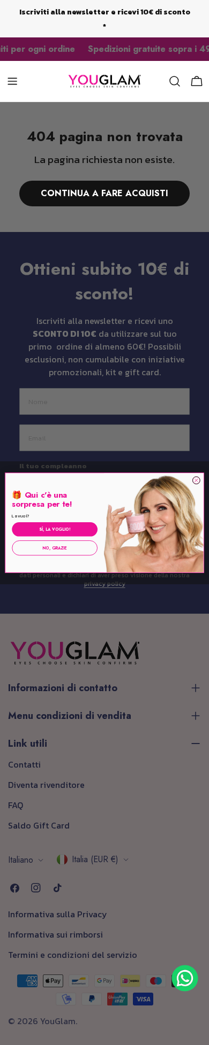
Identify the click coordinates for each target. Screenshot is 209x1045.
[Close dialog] (196, 480)
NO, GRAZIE (54, 548)
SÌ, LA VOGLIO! (54, 529)
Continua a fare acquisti (104, 193)
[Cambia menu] (12, 81)
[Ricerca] (174, 81)
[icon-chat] (184, 978)
